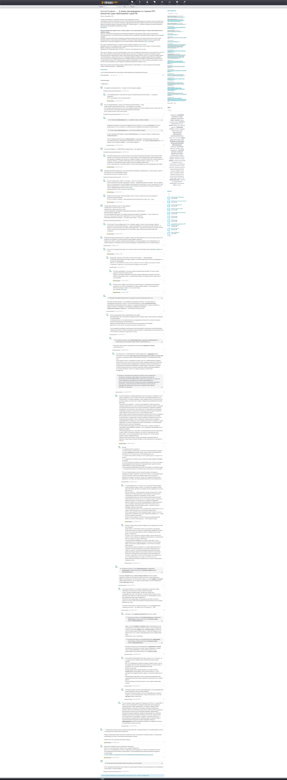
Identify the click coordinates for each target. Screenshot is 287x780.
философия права (178, 181)
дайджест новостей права (177, 130)
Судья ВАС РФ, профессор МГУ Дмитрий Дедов (178, 224)
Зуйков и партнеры (177, 141)
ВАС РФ (183, 125)
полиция (182, 158)
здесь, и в (146, 41)
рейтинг (180, 162)
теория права (173, 177)
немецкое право (175, 155)
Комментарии (170, 13)
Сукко (182, 174)
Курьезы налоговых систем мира (174, 31)
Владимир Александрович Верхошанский (112, 90)
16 (172, 63)
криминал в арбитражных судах (110, 72)
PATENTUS (175, 116)
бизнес (178, 125)
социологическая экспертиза (177, 169)
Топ (168, 193)
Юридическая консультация (177, 197)
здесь (127, 187)
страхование (173, 170)
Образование (174, 220)
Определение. (104, 27)
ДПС (174, 137)
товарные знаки (180, 177)
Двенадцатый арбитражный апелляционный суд (177, 134)
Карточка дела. (104, 69)
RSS (175, 103)
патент (172, 158)
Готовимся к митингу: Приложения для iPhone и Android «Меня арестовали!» (175, 75)
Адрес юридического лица (172, 41)
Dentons (181, 115)
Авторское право (175, 228)
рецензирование (173, 163)
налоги (182, 148)
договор (170, 137)
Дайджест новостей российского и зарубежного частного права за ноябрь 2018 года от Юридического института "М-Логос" (176, 99)
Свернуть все (104, 83)
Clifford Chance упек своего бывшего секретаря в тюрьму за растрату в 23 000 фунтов (176, 62)
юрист (175, 185)
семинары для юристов (180, 167)
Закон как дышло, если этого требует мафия (176, 37)
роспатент (171, 167)
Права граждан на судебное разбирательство (125, 72)
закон (183, 137)
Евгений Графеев (108, 11)
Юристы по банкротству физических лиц (176, 24)
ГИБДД (171, 129)
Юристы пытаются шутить (177, 208)
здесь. (152, 199)
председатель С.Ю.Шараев (179, 160)
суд (177, 171)
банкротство (173, 125)
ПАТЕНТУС (177, 158)
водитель (173, 127)
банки (181, 123)
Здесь (140, 46)
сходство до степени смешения (177, 176)
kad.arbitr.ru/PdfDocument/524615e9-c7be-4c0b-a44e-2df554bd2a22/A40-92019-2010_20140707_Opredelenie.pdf (128, 754)
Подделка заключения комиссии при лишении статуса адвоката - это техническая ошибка (177, 94)
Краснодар (172, 148)
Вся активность (170, 103)
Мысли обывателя (175, 232)
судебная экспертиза (175, 174)
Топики (176, 13)
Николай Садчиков (110, 145)
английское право (173, 121)
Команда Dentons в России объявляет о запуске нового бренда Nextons (175, 21)
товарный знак (174, 179)
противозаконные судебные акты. (141, 72)
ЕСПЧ (179, 137)
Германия (179, 127)
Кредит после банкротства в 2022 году (175, 17)
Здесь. (125, 289)
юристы (179, 185)
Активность (171, 11)
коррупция (180, 146)
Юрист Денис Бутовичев (172, 16)
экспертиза (173, 183)
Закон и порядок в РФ (107, 16)
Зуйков (182, 139)
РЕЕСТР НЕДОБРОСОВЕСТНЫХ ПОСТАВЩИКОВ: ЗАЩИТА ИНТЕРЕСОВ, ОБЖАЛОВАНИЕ (176, 89)
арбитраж (182, 122)
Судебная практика (179, 172)
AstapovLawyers (173, 115)
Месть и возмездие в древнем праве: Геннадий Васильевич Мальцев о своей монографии (175, 83)
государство (176, 129)
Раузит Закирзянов (171, 30)
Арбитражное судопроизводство (178, 201)
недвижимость (173, 150)
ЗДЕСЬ (158, 249)
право (171, 160)
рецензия (182, 165)
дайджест (182, 129)
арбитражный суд (175, 123)
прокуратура (175, 162)
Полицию (151, 41)
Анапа (182, 120)
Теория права (174, 216)
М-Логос (178, 148)
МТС (103, 72)
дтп (176, 137)
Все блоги (169, 235)
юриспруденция (180, 183)
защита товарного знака (175, 139)
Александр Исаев (107, 245)
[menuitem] (125, 6)
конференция (173, 146)
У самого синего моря (172, 34)
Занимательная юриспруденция (178, 212)
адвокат (177, 120)
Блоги (169, 191)
